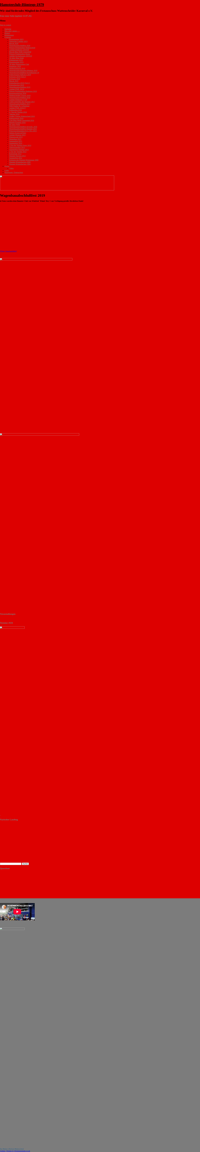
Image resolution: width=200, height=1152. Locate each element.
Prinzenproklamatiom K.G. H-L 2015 (23, 131)
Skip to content (5, 25)
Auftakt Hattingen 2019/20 (19, 50)
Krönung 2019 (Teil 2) (17, 77)
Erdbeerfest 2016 (15, 110)
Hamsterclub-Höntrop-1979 (22, 4)
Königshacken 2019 (16, 85)
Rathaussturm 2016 (16, 118)
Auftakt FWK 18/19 (16, 89)
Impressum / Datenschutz (14, 172)
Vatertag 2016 (14, 114)
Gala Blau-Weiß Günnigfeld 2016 (21, 120)
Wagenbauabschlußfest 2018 (19, 98)
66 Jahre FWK (14, 125)
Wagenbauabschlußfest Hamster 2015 (23, 129)
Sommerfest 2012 (15, 158)
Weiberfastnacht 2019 (17, 68)
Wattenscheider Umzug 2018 (19, 96)
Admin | (3, 1151)
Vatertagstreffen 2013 (17, 148)
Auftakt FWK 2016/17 (17, 108)
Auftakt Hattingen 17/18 (18, 100)
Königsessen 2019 (16, 60)
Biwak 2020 (13, 43)
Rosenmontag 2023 (16, 39)
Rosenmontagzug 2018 (17, 93)
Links (7, 170)
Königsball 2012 (15, 154)
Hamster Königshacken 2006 (20, 162)
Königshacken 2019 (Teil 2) (19, 83)
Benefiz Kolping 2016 (17, 123)
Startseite (8, 29)
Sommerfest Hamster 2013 (19, 150)
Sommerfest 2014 (15, 143)
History (7, 33)
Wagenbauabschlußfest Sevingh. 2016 (23, 127)
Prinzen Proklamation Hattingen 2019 (23, 91)
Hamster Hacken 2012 (17, 156)
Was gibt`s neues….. (12, 31)
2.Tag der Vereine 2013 (17, 152)
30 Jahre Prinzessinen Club (19, 64)
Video (11, 168)
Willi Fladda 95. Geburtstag (19, 106)
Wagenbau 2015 (15, 139)
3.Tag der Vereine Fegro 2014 (20, 145)
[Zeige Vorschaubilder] (8, 251)
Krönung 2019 (14, 79)
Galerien (8, 37)
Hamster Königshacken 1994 (20, 164)
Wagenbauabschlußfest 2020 (19, 46)
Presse (7, 166)
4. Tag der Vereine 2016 (18, 112)
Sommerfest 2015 (15, 141)
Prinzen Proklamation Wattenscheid (22, 48)
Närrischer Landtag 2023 (18, 41)
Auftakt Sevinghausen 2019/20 (20, 56)
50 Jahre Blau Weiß (16, 58)
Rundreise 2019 (15, 66)
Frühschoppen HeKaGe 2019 (20, 75)
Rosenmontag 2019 (16, 62)
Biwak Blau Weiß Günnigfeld (20, 52)
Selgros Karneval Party (17, 133)
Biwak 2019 (13, 81)
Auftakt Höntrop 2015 (17, 135)
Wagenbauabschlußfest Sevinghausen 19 (24, 73)
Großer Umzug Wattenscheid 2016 (22, 116)
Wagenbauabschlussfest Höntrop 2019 (23, 71)
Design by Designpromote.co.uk (18, 1151)
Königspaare (9, 35)
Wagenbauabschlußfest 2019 (19, 87)
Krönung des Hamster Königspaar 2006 (23, 160)
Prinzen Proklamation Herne (19, 54)
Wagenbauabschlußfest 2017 (19, 104)
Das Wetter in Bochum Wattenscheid (12, 1149)
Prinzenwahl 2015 (16, 137)
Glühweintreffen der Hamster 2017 (22, 102)
